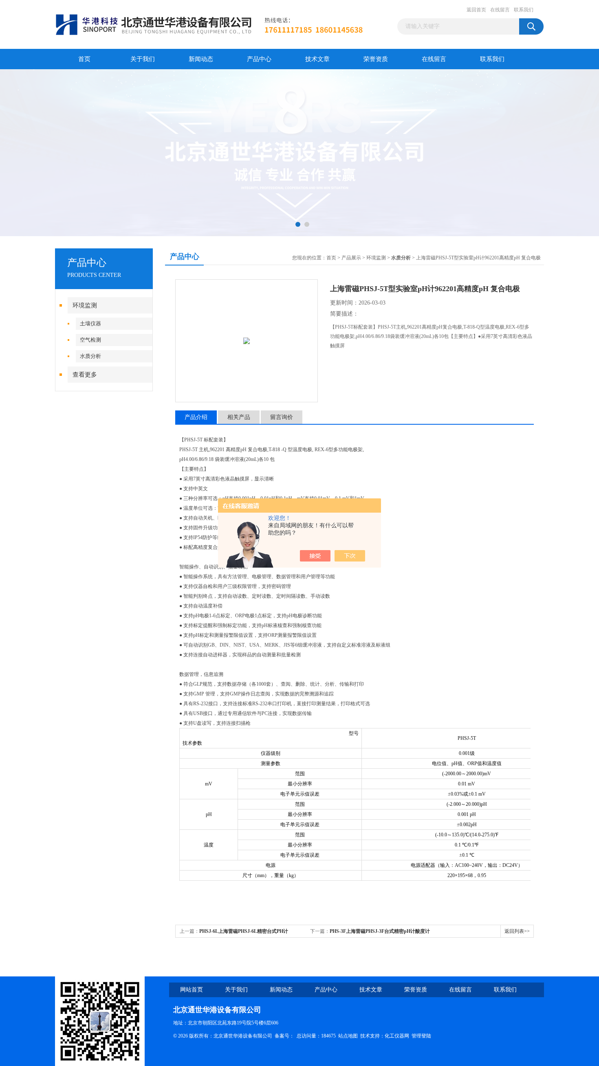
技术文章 (317, 59)
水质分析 (90, 356)
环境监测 (85, 305)
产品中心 (259, 59)
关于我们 (142, 59)
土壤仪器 (90, 323)
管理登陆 (421, 1036)
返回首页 (476, 10)
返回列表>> (517, 931)
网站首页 (191, 990)
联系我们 (523, 10)
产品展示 (351, 258)
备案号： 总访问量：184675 (306, 1036)
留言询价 (281, 417)
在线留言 (500, 10)
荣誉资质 (375, 59)
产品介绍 (196, 417)
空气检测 (90, 340)
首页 (84, 59)
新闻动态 (201, 59)
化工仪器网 (397, 1036)
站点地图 (348, 1036)
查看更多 (85, 374)
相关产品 (238, 417)
